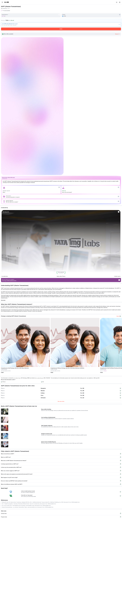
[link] (6, 2)
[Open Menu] (2, 2)
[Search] (116, 2)
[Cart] (119, 2)
